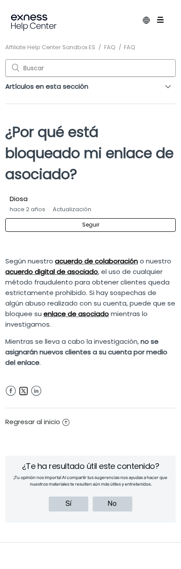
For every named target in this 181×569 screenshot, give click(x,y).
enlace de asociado (76, 313)
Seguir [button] (90, 224)
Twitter (23, 390)
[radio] (68, 504)
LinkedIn (36, 390)
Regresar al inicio (32, 421)
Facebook (10, 390)
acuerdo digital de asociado (51, 271)
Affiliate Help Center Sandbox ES (50, 47)
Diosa (19, 198)
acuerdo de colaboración (96, 261)
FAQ (110, 47)
